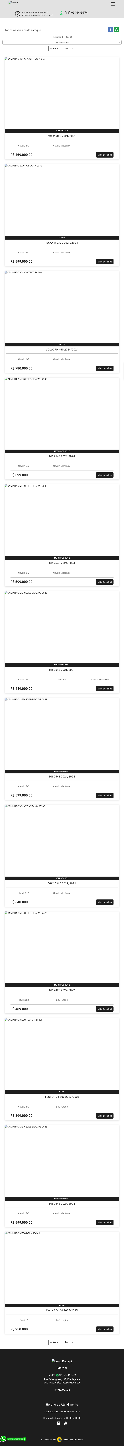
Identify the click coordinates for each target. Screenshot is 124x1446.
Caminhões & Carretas (73, 1440)
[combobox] (62, 42)
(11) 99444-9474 (76, 12)
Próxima (69, 48)
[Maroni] (62, 1361)
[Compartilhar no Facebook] (111, 30)
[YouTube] (65, 1423)
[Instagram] (58, 1423)
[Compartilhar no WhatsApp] (116, 30)
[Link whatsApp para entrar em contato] (13, 1444)
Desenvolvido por (48, 1440)
